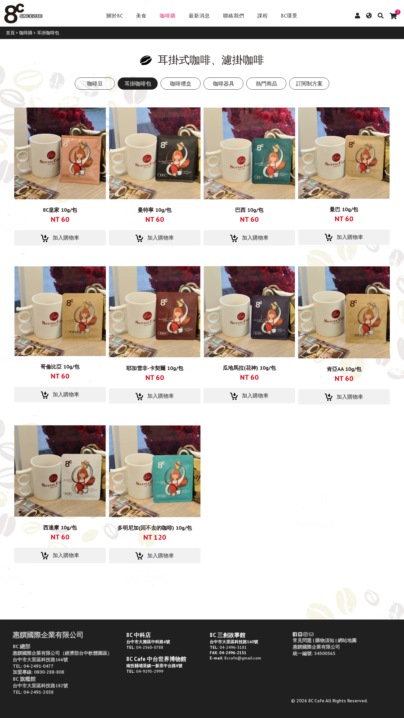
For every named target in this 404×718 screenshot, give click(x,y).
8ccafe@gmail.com (242, 658)
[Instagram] (305, 634)
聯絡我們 (233, 16)
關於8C (114, 16)
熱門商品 (266, 83)
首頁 (10, 32)
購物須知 (324, 640)
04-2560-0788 (149, 647)
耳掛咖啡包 (138, 83)
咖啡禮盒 (180, 83)
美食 (141, 16)
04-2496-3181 (233, 647)
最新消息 (199, 16)
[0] (393, 16)
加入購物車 (66, 237)
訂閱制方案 (309, 83)
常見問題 (302, 640)
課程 (262, 16)
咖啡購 (168, 16)
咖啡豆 (95, 83)
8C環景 (289, 16)
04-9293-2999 (149, 671)
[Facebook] (295, 634)
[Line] (300, 634)
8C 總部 (21, 646)
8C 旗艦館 (24, 678)
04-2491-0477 (38, 666)
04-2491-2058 (38, 692)
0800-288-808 (49, 672)
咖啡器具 (223, 83)
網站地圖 (347, 640)
